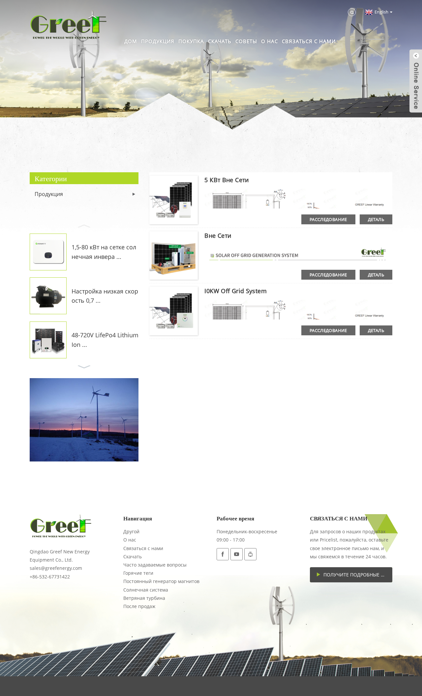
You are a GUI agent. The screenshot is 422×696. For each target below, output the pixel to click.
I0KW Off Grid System (235, 291)
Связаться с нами (309, 41)
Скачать (219, 41)
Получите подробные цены (357, 574)
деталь (376, 219)
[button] (84, 225)
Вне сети (217, 235)
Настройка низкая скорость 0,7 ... (105, 296)
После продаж (139, 606)
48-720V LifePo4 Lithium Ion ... (105, 339)
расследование (328, 219)
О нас (269, 41)
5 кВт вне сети (226, 180)
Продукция (157, 41)
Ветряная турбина (144, 598)
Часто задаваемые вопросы (155, 565)
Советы (246, 41)
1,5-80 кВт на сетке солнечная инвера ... (104, 252)
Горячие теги (138, 573)
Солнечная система (145, 590)
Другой (131, 531)
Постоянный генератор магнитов (161, 581)
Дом (130, 41)
